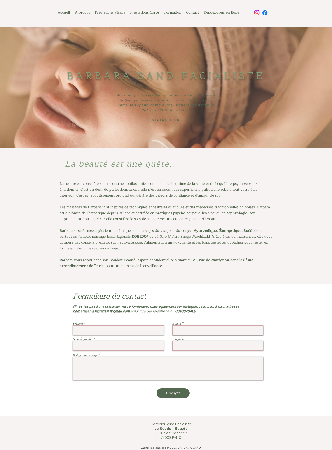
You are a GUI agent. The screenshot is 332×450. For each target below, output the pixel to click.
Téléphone (178, 338)
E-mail (176, 323)
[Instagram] (256, 12)
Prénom (78, 323)
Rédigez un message (85, 354)
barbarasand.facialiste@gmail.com (101, 311)
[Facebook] (265, 12)
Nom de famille (82, 338)
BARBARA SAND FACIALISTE (166, 76)
